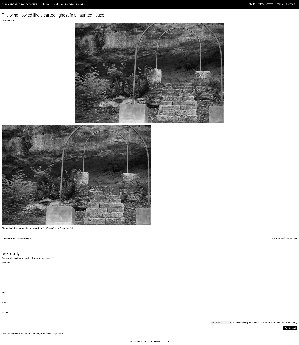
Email (4, 302)
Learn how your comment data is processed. (47, 333)
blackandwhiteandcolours (19, 4)
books (280, 4)
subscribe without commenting (285, 323)
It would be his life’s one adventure (284, 238)
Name (4, 292)
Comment (6, 263)
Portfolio (290, 4)
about (252, 4)
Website (5, 312)
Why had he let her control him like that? (16, 238)
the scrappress (265, 4)
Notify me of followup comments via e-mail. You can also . (264, 323)
